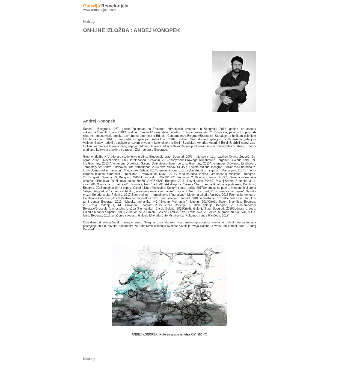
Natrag (89, 22)
